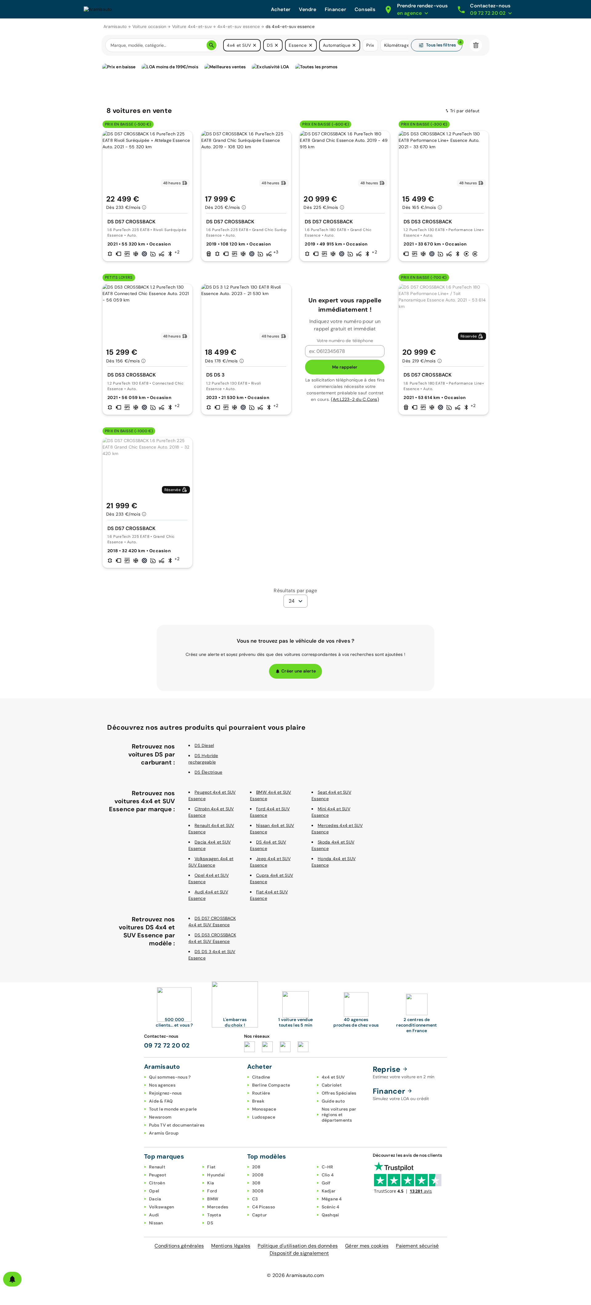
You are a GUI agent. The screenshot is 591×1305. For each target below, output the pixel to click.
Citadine (261, 1077)
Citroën (157, 1183)
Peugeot (157, 1175)
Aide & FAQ (161, 1101)
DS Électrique (208, 772)
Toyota (214, 1215)
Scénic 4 (331, 1207)
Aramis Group (164, 1133)
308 (256, 1183)
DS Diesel (204, 745)
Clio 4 (328, 1175)
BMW (212, 1199)
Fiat (211, 1167)
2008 (258, 1175)
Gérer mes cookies (366, 1246)
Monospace (264, 1109)
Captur (259, 1215)
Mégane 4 (332, 1199)
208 (256, 1167)
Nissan (156, 1223)
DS (210, 1223)
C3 (255, 1199)
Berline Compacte (271, 1085)
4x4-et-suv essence (238, 26)
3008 (258, 1191)
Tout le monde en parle (173, 1109)
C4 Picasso (263, 1207)
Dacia (155, 1199)
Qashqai (330, 1215)
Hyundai (216, 1175)
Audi (154, 1215)
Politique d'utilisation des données (298, 1246)
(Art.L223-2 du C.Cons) (355, 399)
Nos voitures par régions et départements (339, 1114)
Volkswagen (161, 1207)
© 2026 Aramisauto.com (295, 1275)
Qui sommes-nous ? (170, 1077)
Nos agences (162, 1085)
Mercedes (217, 1207)
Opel (154, 1191)
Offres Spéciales (339, 1093)
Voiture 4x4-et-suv (192, 26)
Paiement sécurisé (417, 1246)
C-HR (327, 1167)
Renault (157, 1167)
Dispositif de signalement (299, 1253)
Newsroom (160, 1117)
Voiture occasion (149, 26)
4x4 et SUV (333, 1077)
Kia (210, 1183)
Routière (261, 1093)
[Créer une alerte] (12, 1279)
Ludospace (263, 1117)
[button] (254, 45)
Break (258, 1101)
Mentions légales (230, 1246)
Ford (212, 1191)
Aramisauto (115, 26)
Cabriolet (332, 1085)
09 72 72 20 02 (167, 1045)
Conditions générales (179, 1246)
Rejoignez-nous (165, 1093)
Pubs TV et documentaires (176, 1125)
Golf (326, 1183)
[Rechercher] (211, 45)
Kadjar (329, 1191)
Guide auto (333, 1101)
